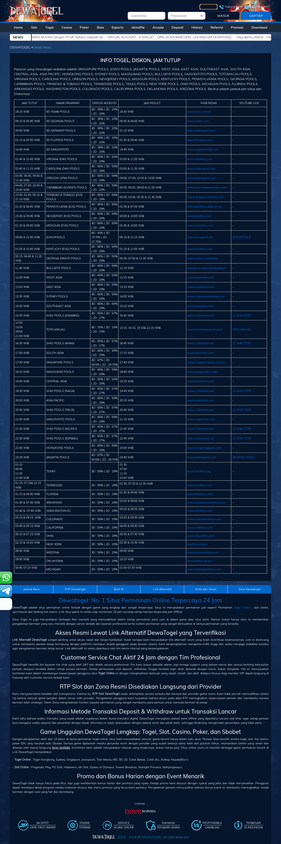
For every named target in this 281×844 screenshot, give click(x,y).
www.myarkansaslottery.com (206, 502)
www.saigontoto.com (201, 419)
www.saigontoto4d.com (202, 149)
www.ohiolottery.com (201, 536)
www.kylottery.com (199, 249)
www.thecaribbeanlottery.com (207, 187)
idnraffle (138, 27)
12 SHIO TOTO (241, 315)
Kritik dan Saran (205, 589)
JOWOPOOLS (241, 237)
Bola (100, 27)
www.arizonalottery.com (203, 552)
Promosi (237, 27)
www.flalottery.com (200, 140)
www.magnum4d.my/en (202, 372)
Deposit (177, 27)
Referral (216, 27)
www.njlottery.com (199, 216)
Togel (49, 27)
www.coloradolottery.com (204, 519)
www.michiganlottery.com (204, 569)
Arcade (158, 27)
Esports (117, 27)
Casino (67, 27)
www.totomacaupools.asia (204, 329)
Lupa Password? (260, 6)
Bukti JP (119, 589)
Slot (34, 27)
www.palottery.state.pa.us (204, 206)
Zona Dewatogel (249, 589)
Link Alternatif (162, 589)
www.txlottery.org (199, 471)
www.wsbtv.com (198, 121)
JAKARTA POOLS (243, 457)
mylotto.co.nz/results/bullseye (206, 268)
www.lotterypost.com (201, 130)
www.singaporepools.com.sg (206, 362)
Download (259, 27)
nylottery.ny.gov (197, 544)
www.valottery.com (199, 159)
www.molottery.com (200, 225)
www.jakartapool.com (201, 457)
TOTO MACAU (241, 329)
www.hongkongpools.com (204, 448)
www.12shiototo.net (200, 315)
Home (18, 27)
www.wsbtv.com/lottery (202, 258)
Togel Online (242, 607)
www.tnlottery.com (199, 485)
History (197, 27)
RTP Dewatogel (75, 589)
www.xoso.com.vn (199, 111)
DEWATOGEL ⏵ (21, 47)
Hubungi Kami (233, 6)
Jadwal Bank (31, 589)
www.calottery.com (199, 527)
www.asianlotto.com (200, 277)
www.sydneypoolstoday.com (206, 296)
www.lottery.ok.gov (199, 561)
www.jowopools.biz (200, 237)
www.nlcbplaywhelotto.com (205, 197)
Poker (84, 27)
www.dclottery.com (199, 511)
